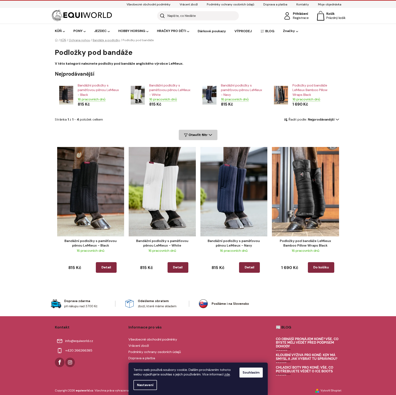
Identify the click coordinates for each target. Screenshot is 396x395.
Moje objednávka (329, 4)
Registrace (301, 18)
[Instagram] (70, 362)
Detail (106, 267)
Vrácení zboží (189, 4)
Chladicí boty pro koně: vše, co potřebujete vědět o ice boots (304, 369)
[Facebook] (59, 362)
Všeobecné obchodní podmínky (148, 4)
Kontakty (302, 4)
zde (227, 374)
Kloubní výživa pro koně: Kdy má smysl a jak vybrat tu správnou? (306, 356)
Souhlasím (251, 372)
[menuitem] (60, 31)
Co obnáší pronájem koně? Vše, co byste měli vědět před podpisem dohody (307, 342)
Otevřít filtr (198, 135)
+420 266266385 (78, 350)
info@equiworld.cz (79, 341)
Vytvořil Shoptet (331, 390)
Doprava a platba (275, 4)
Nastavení (145, 385)
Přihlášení (300, 14)
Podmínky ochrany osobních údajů (230, 4)
